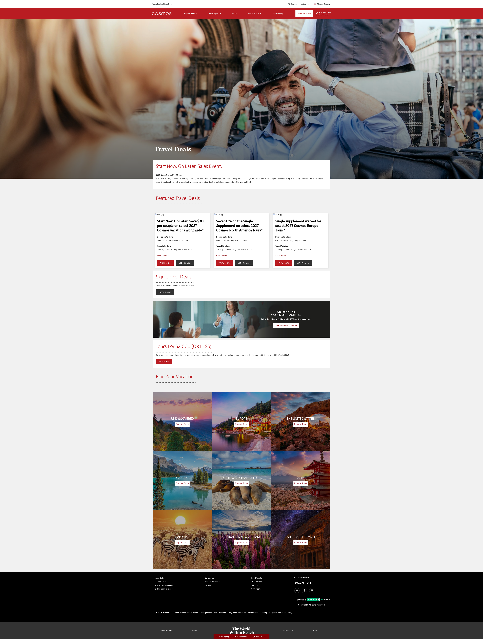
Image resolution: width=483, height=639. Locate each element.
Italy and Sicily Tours (237, 613)
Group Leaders (257, 582)
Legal (194, 630)
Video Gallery (160, 578)
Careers (254, 585)
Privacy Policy (166, 630)
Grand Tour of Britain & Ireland (186, 613)
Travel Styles (213, 13)
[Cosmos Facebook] (304, 590)
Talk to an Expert (304, 13)
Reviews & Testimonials (164, 585)
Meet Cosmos (253, 13)
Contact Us (209, 578)
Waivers (316, 630)
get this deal (185, 263)
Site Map (208, 585)
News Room (255, 589)
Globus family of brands (160, 4)
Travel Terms (288, 630)
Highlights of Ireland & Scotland (213, 613)
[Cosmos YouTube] (297, 590)
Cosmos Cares (160, 582)
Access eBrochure (212, 582)
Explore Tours (189, 13)
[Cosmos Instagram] (311, 590)
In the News (253, 613)
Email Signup (165, 292)
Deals (234, 13)
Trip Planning (278, 13)
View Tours (164, 362)
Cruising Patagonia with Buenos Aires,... (276, 613)
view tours (165, 263)
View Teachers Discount (286, 326)
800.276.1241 (325, 13)
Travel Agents (256, 578)
